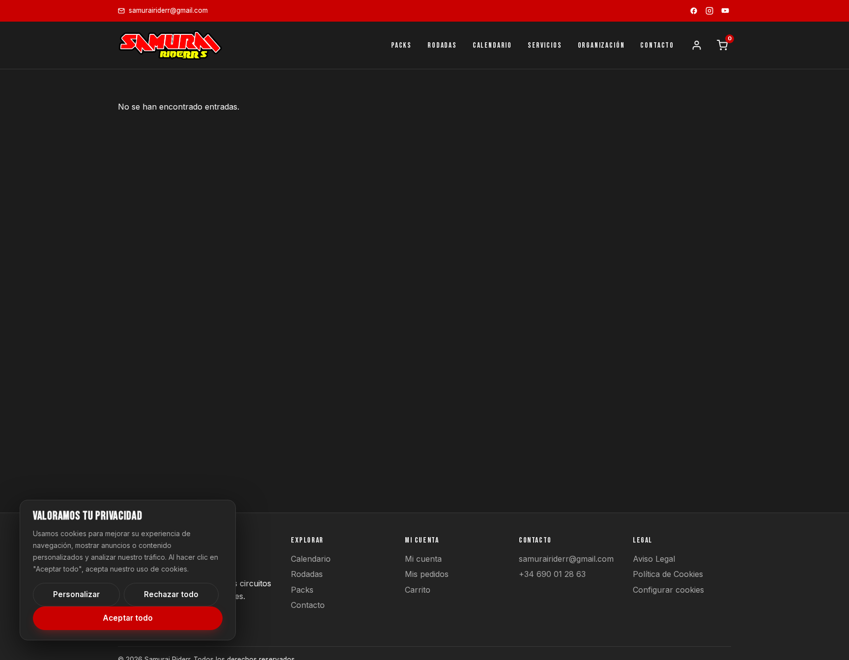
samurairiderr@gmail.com (566, 559)
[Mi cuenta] (697, 45)
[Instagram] (709, 11)
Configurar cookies (668, 590)
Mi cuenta (423, 559)
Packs (302, 590)
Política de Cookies (668, 574)
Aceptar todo (128, 618)
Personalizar (76, 594)
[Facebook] (694, 11)
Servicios (545, 45)
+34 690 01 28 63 (552, 574)
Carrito (417, 590)
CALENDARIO (492, 45)
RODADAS (442, 45)
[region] (128, 570)
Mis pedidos (427, 574)
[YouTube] (725, 11)
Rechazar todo (171, 594)
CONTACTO (657, 45)
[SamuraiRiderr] (170, 45)
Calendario (311, 559)
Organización (601, 45)
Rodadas (307, 574)
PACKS (401, 45)
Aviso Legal (654, 559)
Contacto (308, 605)
